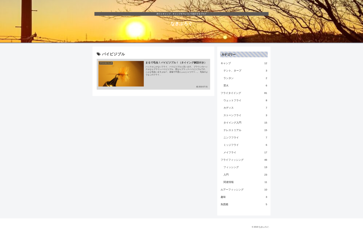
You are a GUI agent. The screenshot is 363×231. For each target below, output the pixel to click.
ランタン (245, 78)
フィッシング (245, 167)
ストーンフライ (245, 115)
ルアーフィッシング (244, 189)
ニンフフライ (245, 137)
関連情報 (245, 182)
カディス (245, 107)
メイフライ (245, 152)
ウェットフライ (245, 100)
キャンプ (244, 63)
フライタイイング (244, 93)
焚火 (245, 85)
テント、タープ (245, 70)
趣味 (244, 197)
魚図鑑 (244, 204)
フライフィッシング (244, 159)
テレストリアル (245, 130)
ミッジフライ (245, 145)
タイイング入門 (245, 122)
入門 (245, 174)
